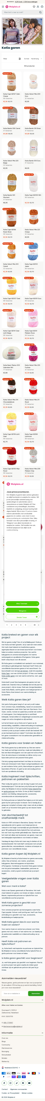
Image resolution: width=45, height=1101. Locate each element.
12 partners (29, 511)
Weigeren (22, 611)
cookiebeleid (25, 518)
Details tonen (22, 617)
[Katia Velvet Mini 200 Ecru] (33, 81)
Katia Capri (6, 673)
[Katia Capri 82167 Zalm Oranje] (12, 81)
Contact (5, 1089)
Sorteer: (31, 59)
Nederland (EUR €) (11, 1068)
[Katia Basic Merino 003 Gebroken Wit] (12, 353)
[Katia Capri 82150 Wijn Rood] (12, 456)
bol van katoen (22, 671)
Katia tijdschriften (34, 789)
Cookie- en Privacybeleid (10, 1093)
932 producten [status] (29, 66)
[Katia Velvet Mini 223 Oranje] (33, 217)
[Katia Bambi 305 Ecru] (33, 148)
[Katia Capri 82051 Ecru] (33, 286)
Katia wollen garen (8, 676)
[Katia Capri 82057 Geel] (12, 286)
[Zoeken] (40, 12)
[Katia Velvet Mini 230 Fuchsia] (33, 353)
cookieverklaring (12, 530)
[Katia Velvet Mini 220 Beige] (12, 148)
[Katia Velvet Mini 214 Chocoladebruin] (12, 387)
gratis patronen (9, 791)
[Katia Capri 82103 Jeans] (33, 252)
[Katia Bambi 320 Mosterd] (12, 183)
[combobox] (22, 12)
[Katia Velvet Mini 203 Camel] (12, 252)
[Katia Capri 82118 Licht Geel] (12, 422)
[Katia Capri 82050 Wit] (33, 183)
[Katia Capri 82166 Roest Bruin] (12, 217)
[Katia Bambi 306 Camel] (12, 116)
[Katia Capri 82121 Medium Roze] (33, 318)
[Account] (38, 6)
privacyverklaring (12, 518)
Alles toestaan (21, 604)
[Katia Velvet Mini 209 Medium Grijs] (33, 456)
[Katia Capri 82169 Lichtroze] (33, 422)
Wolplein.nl (11, 1097)
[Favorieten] (34, 7)
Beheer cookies (27, 1093)
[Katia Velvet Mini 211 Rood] (33, 387)
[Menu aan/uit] (3, 6)
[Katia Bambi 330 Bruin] (33, 116)
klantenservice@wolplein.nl (12, 1026)
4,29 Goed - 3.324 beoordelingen (26, 2)
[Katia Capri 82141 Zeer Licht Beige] (12, 318)
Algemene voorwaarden (18, 1089)
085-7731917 (8, 1023)
